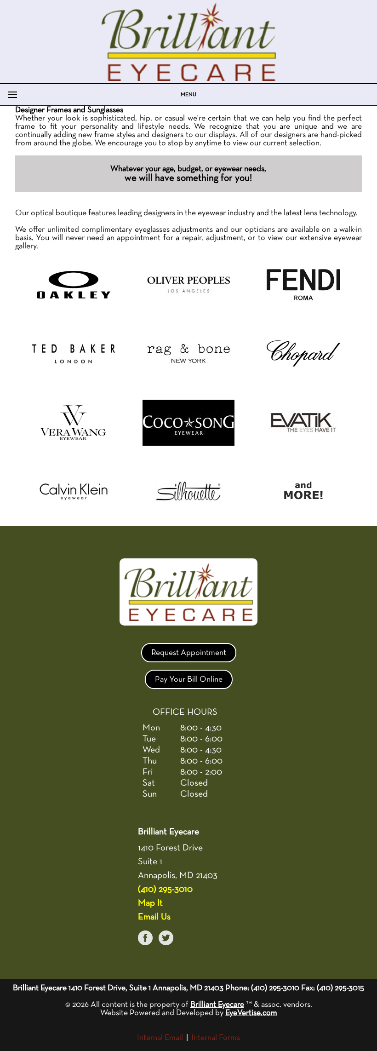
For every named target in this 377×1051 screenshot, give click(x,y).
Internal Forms (215, 1038)
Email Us (154, 916)
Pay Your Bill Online (189, 679)
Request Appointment (188, 653)
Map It (150, 902)
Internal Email (160, 1038)
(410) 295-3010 (165, 889)
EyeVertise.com (251, 1013)
